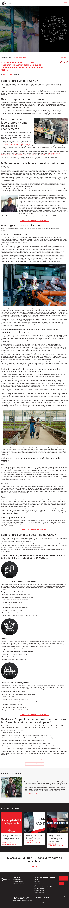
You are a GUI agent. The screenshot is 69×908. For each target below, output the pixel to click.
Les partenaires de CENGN (18, 883)
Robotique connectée (39, 883)
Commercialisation (20, 57)
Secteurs (36, 879)
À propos (16, 877)
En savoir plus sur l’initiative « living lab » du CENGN (34, 220)
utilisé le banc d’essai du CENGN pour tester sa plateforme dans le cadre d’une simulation (16, 144)
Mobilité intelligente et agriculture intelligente (44, 886)
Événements (37, 899)
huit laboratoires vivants (58, 90)
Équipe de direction (17, 879)
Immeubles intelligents (39, 888)
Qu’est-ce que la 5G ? (39, 902)
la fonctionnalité (16, 154)
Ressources (37, 901)
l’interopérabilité (6, 154)
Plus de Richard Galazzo (31, 793)
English (61, 883)
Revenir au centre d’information (34, 764)
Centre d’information (42, 897)
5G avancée (37, 881)
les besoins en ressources (29, 154)
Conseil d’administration (18, 881)
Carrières (15, 884)
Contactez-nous (63, 878)
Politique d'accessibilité (62, 893)
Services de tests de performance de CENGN (22, 898)
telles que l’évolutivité (55, 153)
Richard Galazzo (7, 74)
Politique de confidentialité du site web (62, 890)
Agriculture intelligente (39, 884)
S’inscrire (34, 866)
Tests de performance (39, 892)
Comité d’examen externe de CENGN (42, 894)
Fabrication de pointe (39, 890)
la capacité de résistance (46, 154)
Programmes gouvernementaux (20, 886)
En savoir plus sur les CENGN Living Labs (35, 758)
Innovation (64, 57)
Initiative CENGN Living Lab (44, 877)
